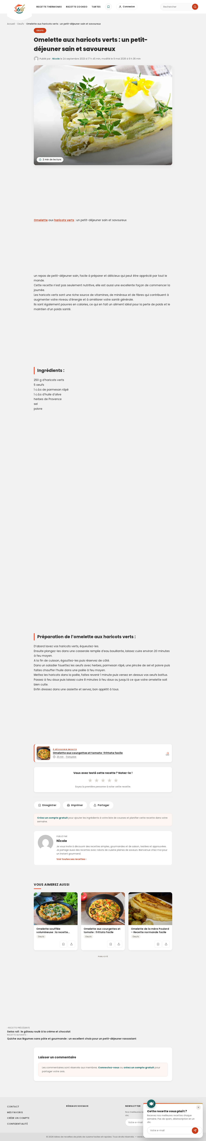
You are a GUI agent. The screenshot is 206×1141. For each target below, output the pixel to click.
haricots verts (64, 220)
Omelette (41, 220)
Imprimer (77, 805)
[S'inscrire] (195, 1130)
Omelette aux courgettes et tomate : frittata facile (102, 930)
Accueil (11, 23)
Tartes (96, 6)
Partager (103, 805)
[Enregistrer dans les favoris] (63, 944)
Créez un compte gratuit (52, 817)
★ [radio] (90, 780)
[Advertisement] (103, 192)
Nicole (56, 58)
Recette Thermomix (49, 6)
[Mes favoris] (108, 6)
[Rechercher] (195, 7)
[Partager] (71, 944)
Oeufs (20, 23)
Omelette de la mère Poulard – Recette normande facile (150, 930)
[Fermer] (198, 1107)
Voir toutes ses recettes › (71, 859)
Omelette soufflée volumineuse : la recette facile (52, 932)
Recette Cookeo (76, 6)
